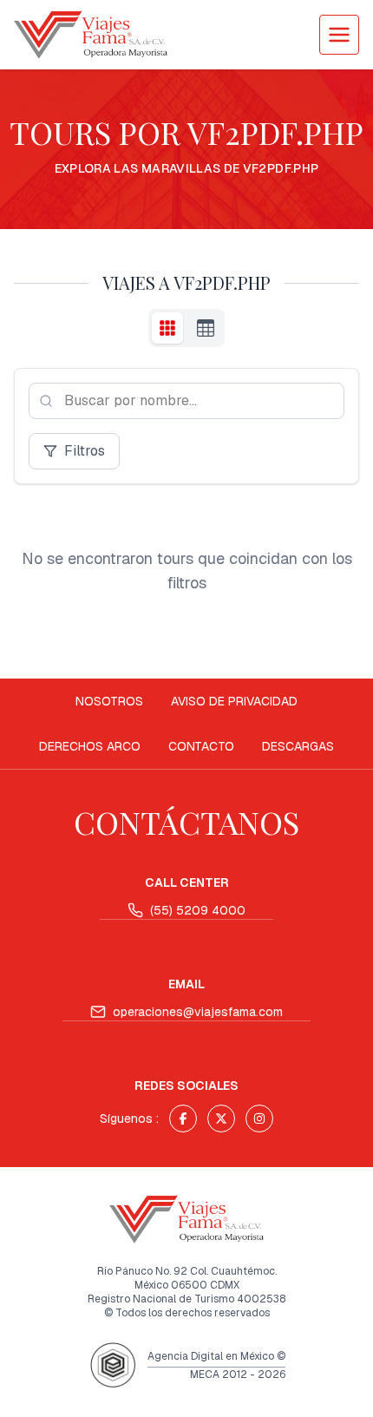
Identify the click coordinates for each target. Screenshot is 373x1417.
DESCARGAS (298, 746)
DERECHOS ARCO (90, 746)
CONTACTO (201, 746)
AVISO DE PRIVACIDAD (234, 701)
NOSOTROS (109, 701)
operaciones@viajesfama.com (198, 1012)
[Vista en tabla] (205, 328)
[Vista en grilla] (167, 328)
